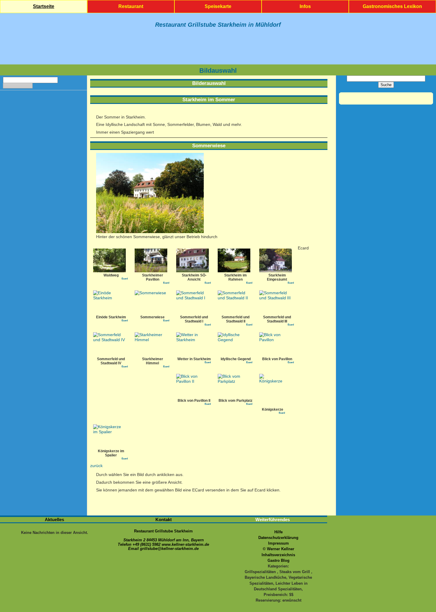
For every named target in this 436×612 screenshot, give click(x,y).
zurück (96, 465)
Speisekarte (218, 6)
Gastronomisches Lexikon (392, 6)
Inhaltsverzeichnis (278, 555)
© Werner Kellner (278, 549)
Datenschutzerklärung (278, 537)
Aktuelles (54, 519)
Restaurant (130, 6)
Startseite (43, 6)
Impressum (278, 543)
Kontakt (163, 519)
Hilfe (278, 532)
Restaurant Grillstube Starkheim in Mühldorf (218, 24)
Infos (305, 6)
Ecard (125, 278)
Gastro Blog (278, 560)
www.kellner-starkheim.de (185, 544)
